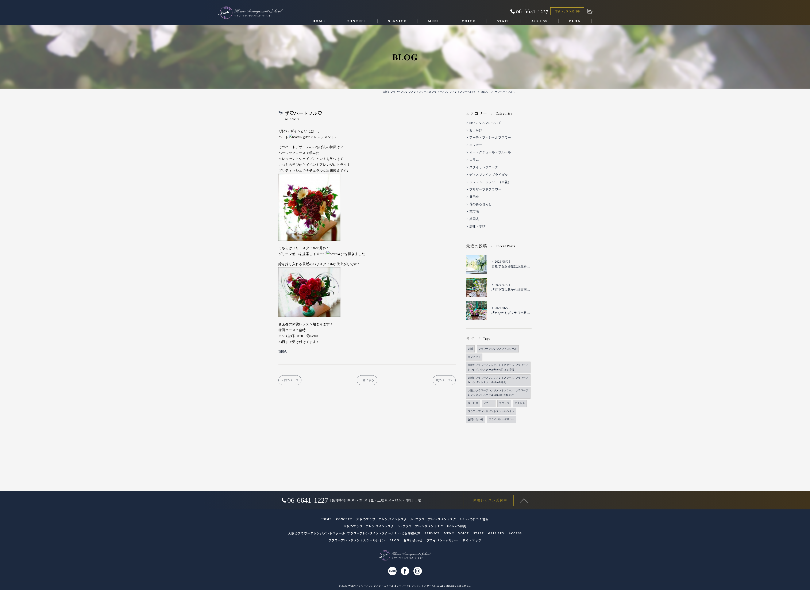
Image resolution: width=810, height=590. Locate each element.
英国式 (282, 351)
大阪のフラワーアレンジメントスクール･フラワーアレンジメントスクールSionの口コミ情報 (498, 367)
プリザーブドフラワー (485, 189)
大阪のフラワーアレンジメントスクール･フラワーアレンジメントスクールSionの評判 (498, 380)
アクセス (520, 403)
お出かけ (475, 130)
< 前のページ (290, 380)
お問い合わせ (475, 419)
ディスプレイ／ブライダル (488, 174)
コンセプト (474, 356)
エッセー (475, 145)
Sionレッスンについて (485, 122)
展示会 (474, 196)
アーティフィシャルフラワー (490, 137)
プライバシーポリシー (501, 419)
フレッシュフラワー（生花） (490, 182)
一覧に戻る (367, 380)
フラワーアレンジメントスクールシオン (491, 411)
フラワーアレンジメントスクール (497, 348)
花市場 (474, 211)
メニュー (488, 403)
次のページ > (444, 380)
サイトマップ (472, 540)
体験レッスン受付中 (567, 11)
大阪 (470, 348)
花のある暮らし (480, 204)
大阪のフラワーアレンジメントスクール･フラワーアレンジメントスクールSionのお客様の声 (498, 393)
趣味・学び (477, 226)
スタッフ (504, 403)
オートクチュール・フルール (490, 152)
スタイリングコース (483, 167)
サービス (473, 403)
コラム (474, 159)
